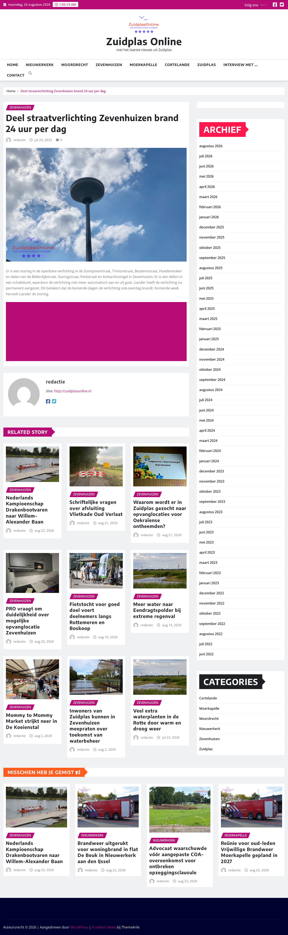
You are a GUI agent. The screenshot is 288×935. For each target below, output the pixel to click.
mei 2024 (206, 420)
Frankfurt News (104, 927)
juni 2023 (206, 532)
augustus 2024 (210, 389)
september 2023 (212, 501)
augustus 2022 (210, 633)
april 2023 (207, 552)
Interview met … (240, 65)
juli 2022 (205, 644)
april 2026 (207, 186)
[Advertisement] (98, 331)
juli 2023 (205, 522)
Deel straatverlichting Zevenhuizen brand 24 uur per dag (63, 91)
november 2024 (211, 359)
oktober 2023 (210, 491)
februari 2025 (210, 329)
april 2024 (207, 430)
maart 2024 (208, 440)
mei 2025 (206, 298)
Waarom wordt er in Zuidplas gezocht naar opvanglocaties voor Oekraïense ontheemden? (159, 514)
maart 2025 (208, 318)
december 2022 (211, 593)
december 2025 (211, 227)
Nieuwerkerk (40, 65)
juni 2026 (206, 166)
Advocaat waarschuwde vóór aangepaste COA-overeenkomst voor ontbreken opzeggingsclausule (178, 860)
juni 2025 (206, 288)
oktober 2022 (210, 613)
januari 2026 (209, 217)
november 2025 (211, 237)
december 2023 (211, 471)
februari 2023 (210, 573)
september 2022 (212, 623)
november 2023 (211, 481)
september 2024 (212, 379)
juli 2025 (205, 278)
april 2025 (207, 308)
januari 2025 (209, 339)
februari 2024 (210, 450)
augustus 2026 (210, 146)
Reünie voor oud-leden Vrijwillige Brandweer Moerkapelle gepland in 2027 (249, 852)
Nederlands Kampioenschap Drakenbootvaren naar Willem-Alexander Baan (27, 510)
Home (12, 65)
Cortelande (177, 65)
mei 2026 (206, 176)
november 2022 (211, 603)
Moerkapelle (143, 65)
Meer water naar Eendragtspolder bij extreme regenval (157, 610)
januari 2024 (209, 461)
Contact (15, 75)
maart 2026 (208, 196)
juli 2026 (205, 156)
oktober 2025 (210, 247)
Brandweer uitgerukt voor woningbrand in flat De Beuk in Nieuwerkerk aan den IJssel (108, 852)
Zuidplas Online (144, 41)
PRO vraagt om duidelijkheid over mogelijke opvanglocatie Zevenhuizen (27, 620)
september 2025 (212, 257)
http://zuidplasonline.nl (72, 391)
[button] (30, 72)
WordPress (79, 927)
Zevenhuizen (109, 65)
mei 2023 (206, 542)
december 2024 (211, 349)
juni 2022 (206, 654)
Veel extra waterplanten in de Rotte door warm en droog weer (157, 720)
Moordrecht (74, 65)
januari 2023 (209, 583)
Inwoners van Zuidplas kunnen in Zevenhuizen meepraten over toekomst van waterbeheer (92, 726)
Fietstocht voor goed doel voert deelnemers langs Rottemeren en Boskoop (95, 616)
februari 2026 (210, 207)
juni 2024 (206, 410)
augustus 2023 (210, 512)
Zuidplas (206, 65)
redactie (19, 140)
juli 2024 (205, 400)
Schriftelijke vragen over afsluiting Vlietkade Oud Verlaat (96, 508)
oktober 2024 (210, 369)
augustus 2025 (210, 268)
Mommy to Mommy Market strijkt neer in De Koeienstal (31, 721)
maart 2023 (208, 562)
